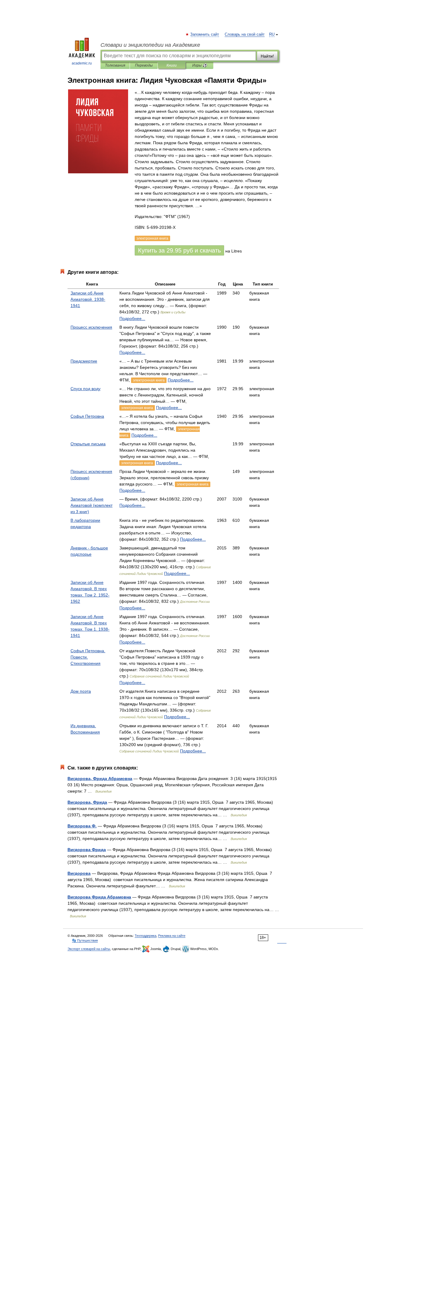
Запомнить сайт (205, 34)
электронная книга (149, 380)
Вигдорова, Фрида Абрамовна (100, 778)
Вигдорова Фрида (87, 849)
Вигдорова (79, 873)
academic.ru (82, 63)
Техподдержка (145, 935)
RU (271, 34)
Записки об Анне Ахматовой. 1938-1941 (87, 299)
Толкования (115, 65)
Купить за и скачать (179, 250)
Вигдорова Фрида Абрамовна (99, 897)
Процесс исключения (91, 327)
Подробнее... (132, 318)
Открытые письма (88, 443)
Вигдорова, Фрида (87, 802)
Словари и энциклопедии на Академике (150, 45)
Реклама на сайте (171, 935)
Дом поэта (80, 691)
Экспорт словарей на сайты (89, 949)
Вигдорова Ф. (82, 825)
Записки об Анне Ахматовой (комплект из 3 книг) (91, 505)
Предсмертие (83, 361)
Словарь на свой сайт (245, 34)
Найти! (267, 56)
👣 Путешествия (85, 940)
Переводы (144, 65)
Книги (171, 65)
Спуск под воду (85, 388)
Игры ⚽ (199, 65)
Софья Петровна (87, 416)
